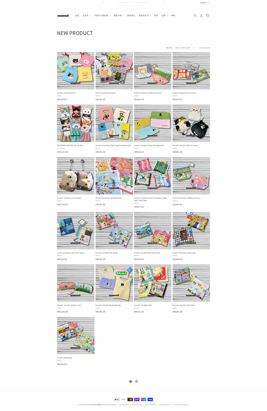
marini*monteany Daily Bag (184, 253)
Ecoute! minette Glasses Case (69, 305)
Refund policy (137, 404)
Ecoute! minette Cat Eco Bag (69, 198)
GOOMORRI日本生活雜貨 (93, 405)
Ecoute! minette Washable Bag (108, 305)
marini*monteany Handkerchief (108, 198)
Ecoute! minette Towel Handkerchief (149, 145)
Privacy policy (124, 404)
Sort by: (169, 47)
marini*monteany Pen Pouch (184, 93)
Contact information (180, 404)
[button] (86, 15)
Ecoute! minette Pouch (66, 93)
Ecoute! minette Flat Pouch (107, 253)
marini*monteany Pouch (106, 93)
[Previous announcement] (104, 2)
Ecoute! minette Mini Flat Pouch (147, 253)
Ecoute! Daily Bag (64, 358)
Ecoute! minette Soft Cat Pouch (185, 145)
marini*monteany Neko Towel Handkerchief (113, 145)
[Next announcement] (163, 2)
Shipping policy (165, 404)
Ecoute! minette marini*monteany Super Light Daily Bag (150, 199)
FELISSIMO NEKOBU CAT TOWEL (70, 145)
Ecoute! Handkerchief (143, 305)
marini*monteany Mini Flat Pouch (71, 253)
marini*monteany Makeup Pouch (147, 93)
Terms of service (150, 404)
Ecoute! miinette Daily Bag (184, 305)
